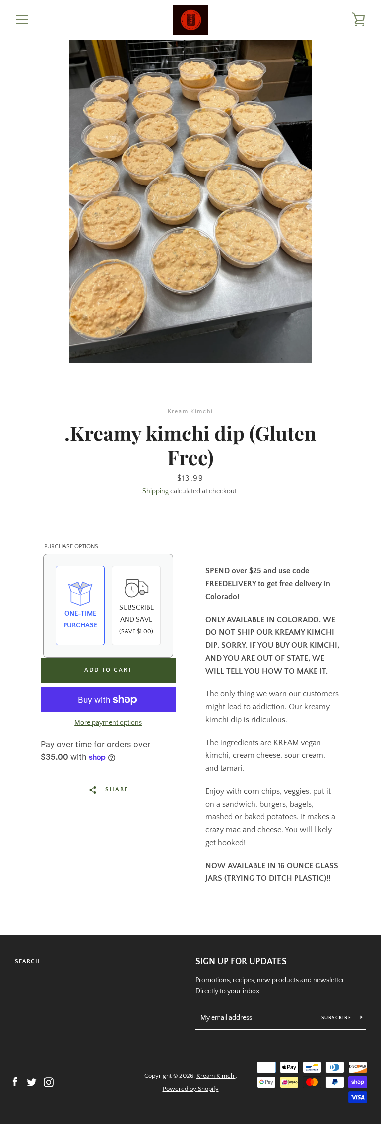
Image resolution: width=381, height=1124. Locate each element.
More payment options (108, 723)
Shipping (155, 491)
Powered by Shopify (191, 1088)
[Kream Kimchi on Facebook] (15, 1081)
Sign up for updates (241, 962)
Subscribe (337, 1018)
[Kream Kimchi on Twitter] (32, 1081)
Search (27, 961)
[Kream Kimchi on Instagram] (49, 1081)
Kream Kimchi (216, 1075)
